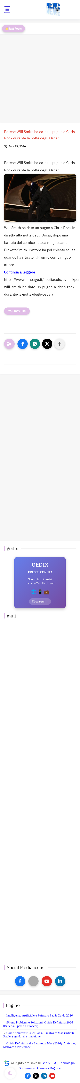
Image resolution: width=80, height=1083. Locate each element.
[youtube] (47, 981)
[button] (22, 344)
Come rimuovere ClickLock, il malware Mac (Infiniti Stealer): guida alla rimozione (38, 1034)
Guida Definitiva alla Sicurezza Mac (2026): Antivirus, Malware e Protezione (39, 1045)
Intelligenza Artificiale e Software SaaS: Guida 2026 (39, 1015)
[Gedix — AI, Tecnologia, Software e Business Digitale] (53, 9)
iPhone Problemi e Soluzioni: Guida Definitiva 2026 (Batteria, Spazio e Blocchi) (38, 1024)
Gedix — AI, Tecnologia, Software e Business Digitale (47, 1066)
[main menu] (7, 9)
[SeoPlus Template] (6, 1063)
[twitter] (36, 1076)
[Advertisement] (40, 78)
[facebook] (20, 981)
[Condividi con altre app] (59, 344)
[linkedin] (60, 981)
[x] (33, 981)
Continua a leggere (19, 272)
